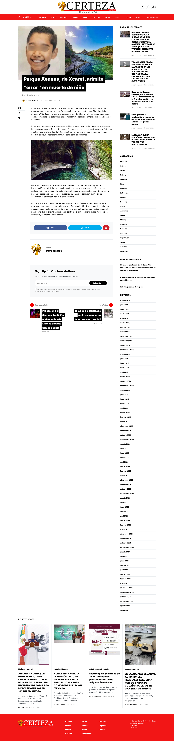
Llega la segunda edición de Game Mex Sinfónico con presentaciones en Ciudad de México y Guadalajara (138, 268)
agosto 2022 (125, 498)
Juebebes (124, 211)
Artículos (124, 161)
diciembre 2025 (126, 336)
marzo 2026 (125, 323)
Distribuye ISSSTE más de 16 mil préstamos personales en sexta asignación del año (104, 678)
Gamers (123, 206)
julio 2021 (124, 556)
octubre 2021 (125, 543)
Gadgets (123, 202)
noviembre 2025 (127, 341)
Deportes (124, 179)
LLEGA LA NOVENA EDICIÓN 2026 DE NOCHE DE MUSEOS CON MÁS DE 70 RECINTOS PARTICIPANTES (143, 140)
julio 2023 (124, 449)
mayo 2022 (124, 511)
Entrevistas (124, 193)
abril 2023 (124, 462)
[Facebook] (142, 7)
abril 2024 (124, 408)
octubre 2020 (125, 597)
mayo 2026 (124, 314)
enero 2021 (124, 583)
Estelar (123, 197)
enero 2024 (124, 422)
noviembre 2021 (126, 538)
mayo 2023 (124, 457)
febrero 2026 (125, 327)
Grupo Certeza (54, 251)
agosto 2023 (125, 444)
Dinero (123, 184)
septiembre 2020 (127, 601)
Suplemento (87, 733)
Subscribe (97, 283)
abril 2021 (124, 570)
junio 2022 (124, 507)
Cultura (123, 175)
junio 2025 (124, 363)
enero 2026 (124, 332)
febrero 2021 (125, 579)
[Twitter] (147, 7)
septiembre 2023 (127, 440)
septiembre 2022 (127, 493)
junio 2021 (124, 561)
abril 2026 (124, 318)
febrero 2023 (125, 471)
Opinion (123, 233)
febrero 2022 (125, 525)
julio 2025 (124, 359)
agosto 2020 (125, 606)
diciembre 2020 (126, 588)
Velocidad (124, 251)
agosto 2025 (125, 354)
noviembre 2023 (127, 431)
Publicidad (133, 727)
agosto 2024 (125, 390)
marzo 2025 (125, 377)
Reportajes (124, 238)
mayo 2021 (124, 565)
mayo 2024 (124, 404)
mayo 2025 (124, 368)
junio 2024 (124, 399)
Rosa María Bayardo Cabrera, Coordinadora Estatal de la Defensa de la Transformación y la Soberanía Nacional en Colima (143, 98)
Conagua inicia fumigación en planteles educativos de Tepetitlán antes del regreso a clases (143, 119)
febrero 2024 (125, 417)
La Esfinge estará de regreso (131, 287)
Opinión (68, 733)
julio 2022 (124, 502)
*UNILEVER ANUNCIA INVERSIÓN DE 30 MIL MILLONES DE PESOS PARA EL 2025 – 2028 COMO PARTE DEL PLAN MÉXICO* (68, 681)
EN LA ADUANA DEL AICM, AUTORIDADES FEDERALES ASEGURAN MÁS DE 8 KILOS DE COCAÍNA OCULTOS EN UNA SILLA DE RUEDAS (140, 681)
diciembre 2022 (126, 480)
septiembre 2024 (127, 386)
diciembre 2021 (126, 534)
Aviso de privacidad (136, 723)
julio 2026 (124, 305)
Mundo (123, 220)
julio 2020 (124, 610)
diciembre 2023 (126, 426)
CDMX (122, 170)
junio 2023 (124, 453)
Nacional (123, 224)
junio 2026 (124, 309)
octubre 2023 (125, 435)
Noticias (123, 229)
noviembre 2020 (127, 592)
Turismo (123, 247)
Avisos (123, 166)
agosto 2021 (125, 552)
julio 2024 (124, 395)
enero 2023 (124, 475)
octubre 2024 (125, 381)
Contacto (133, 725)
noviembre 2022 (127, 484)
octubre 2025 (125, 345)
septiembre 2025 (127, 350)
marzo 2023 (125, 466)
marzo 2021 (125, 574)
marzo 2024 (125, 413)
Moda (122, 215)
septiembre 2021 (127, 547)
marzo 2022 (125, 520)
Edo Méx (102, 722)
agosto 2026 (125, 300)
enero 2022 (124, 529)
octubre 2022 (125, 489)
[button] (19, 17)
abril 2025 (124, 372)
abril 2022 (124, 516)
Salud (122, 242)
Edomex (123, 188)
